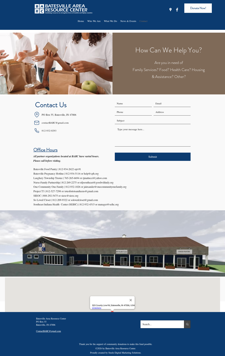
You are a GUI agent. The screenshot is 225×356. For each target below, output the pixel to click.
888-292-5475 (50, 195)
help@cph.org (91, 173)
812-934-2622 (66, 169)
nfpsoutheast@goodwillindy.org (96, 182)
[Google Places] (170, 9)
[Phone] (36, 130)
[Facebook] (177, 9)
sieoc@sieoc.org (69, 195)
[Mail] (36, 122)
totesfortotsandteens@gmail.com (81, 191)
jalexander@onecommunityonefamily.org (105, 186)
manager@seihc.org (108, 204)
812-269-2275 (69, 182)
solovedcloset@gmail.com (84, 200)
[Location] (36, 114)
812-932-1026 (73, 186)
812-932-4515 (87, 204)
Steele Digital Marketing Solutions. (124, 352)
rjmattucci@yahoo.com (95, 178)
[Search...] (187, 324)
